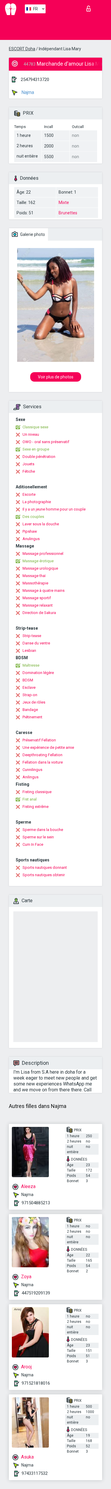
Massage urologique (40, 568)
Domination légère (38, 672)
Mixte (64, 202)
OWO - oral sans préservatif (45, 442)
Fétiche (28, 471)
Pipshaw (29, 531)
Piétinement (32, 717)
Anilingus (30, 777)
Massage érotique (38, 561)
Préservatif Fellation (39, 740)
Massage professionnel (42, 553)
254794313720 (35, 79)
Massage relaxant (37, 605)
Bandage (30, 709)
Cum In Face (32, 844)
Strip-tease (31, 635)
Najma (27, 92)
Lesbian (29, 650)
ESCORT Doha (22, 48)
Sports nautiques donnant (44, 867)
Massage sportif (36, 598)
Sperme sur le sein (38, 837)
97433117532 (35, 1473)
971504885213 (36, 1203)
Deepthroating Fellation (42, 755)
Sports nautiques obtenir (43, 875)
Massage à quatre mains (43, 590)
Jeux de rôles (33, 702)
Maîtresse (30, 665)
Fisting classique (37, 792)
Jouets (28, 464)
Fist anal (29, 799)
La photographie (36, 502)
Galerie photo (32, 234)
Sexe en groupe (35, 449)
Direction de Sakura (39, 612)
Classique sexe (35, 427)
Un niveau (30, 434)
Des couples (33, 516)
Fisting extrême (35, 806)
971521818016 (36, 1383)
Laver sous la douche (40, 524)
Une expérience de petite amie (48, 747)
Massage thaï (34, 575)
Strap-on (29, 695)
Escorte (29, 494)
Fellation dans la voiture (42, 762)
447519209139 (36, 1293)
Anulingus (31, 539)
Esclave (29, 687)
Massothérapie (35, 583)
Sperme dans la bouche (42, 829)
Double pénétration (38, 456)
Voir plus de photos (55, 377)
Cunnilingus (32, 769)
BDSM (27, 680)
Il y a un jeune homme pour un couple (54, 509)
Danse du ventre (36, 643)
